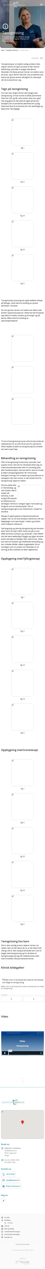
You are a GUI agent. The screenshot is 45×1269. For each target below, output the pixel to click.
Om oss (6, 1226)
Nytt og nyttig (9, 1229)
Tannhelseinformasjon (12, 1232)
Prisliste (10, 1223)
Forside (7, 1217)
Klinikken (7, 1220)
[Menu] (41, 4)
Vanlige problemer (12, 50)
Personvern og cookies (22, 1244)
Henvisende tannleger (12, 1234)
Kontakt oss (8, 1237)
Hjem (2, 50)
